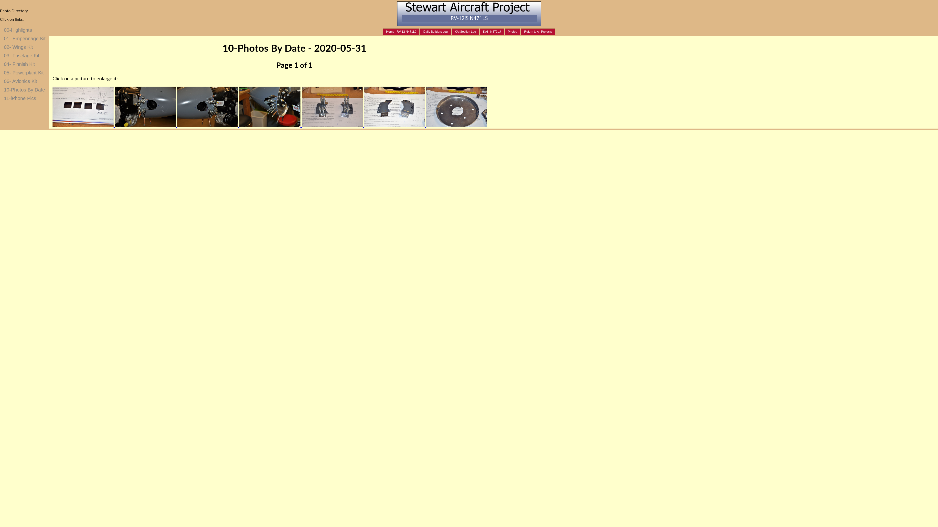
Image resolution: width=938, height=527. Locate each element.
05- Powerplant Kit (24, 72)
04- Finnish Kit (19, 64)
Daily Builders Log (435, 31)
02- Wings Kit (18, 47)
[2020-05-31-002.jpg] (146, 125)
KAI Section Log (465, 31)
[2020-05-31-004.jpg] (270, 125)
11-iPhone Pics (20, 98)
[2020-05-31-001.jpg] (84, 125)
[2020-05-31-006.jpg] (395, 125)
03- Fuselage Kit (21, 55)
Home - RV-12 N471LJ (401, 31)
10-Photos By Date (24, 89)
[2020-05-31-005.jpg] (333, 125)
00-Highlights (18, 30)
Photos (512, 31)
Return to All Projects (538, 31)
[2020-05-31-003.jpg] (208, 125)
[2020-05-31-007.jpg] (456, 125)
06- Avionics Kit (20, 81)
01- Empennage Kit (25, 38)
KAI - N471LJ (492, 31)
